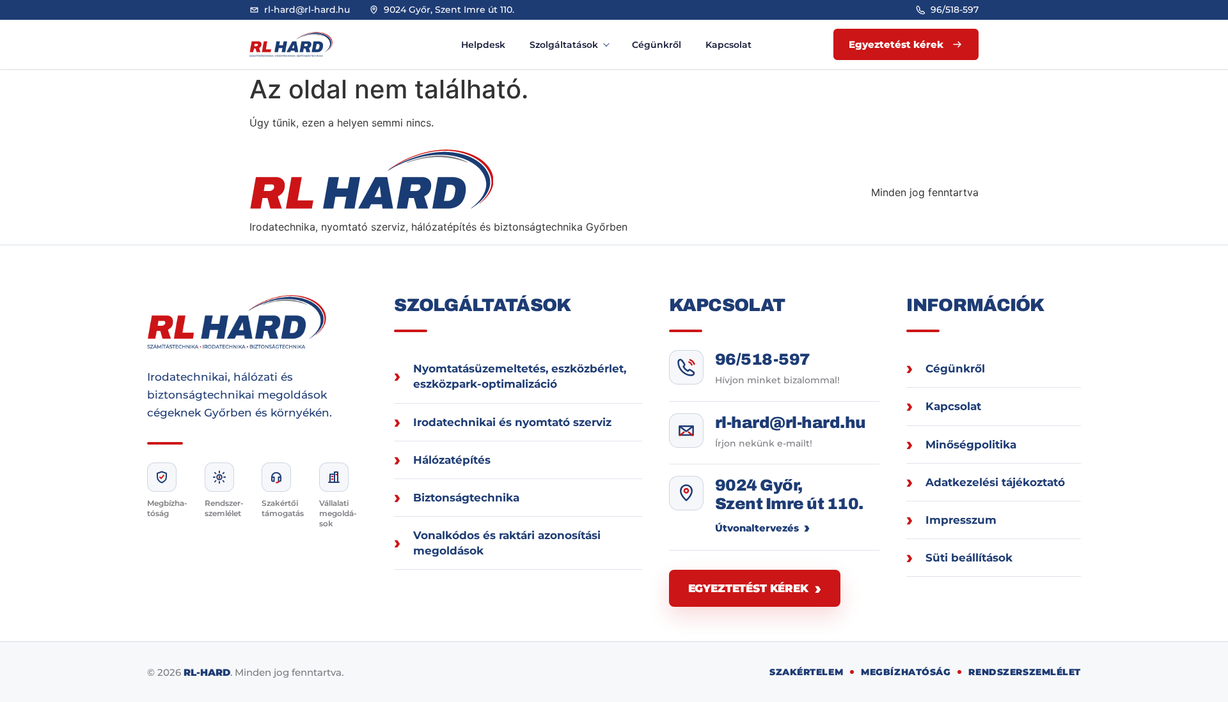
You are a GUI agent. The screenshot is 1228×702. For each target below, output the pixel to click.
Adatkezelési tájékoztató (995, 482)
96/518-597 (762, 359)
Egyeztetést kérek (748, 588)
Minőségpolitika (970, 444)
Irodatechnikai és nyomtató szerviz (512, 422)
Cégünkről (656, 44)
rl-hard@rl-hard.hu (790, 422)
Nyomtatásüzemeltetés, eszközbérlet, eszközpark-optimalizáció (519, 376)
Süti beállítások (968, 557)
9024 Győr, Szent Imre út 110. (789, 495)
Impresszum (960, 520)
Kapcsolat (728, 44)
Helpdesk (483, 44)
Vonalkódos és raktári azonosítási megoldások (507, 543)
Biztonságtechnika (466, 497)
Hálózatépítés (452, 460)
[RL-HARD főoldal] (304, 44)
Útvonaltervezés (757, 528)
